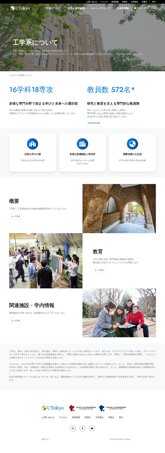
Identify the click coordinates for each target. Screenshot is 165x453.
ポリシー (45, 439)
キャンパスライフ (100, 8)
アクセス (104, 2)
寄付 (154, 2)
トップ (12, 75)
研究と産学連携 (76, 8)
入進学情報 (123, 8)
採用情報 (115, 2)
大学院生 (134, 2)
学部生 (124, 2)
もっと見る (15, 216)
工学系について (52, 8)
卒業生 (144, 2)
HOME (152, 8)
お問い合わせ (91, 2)
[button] (145, 8)
